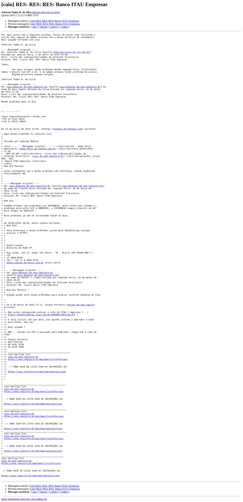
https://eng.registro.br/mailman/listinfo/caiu (37, 359)
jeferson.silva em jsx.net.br (46, 12)
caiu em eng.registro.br (48, 156)
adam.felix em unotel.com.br (38, 148)
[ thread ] (43, 26)
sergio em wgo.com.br (80, 305)
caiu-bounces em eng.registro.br (27, 87)
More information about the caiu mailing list (24, 499)
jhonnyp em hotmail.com (67, 129)
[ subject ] (54, 26)
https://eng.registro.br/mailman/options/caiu (37, 371)
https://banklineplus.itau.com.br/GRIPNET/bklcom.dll (41, 314)
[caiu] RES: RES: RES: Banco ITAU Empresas (54, 20)
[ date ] (34, 26)
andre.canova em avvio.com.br (25, 262)
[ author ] (64, 26)
